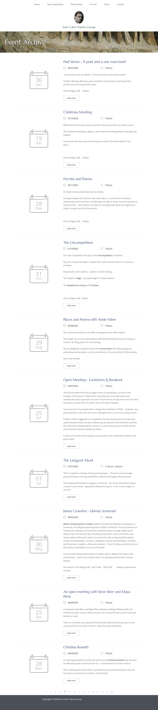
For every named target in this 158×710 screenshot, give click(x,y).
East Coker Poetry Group (79, 27)
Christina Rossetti (75, 647)
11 (98, 691)
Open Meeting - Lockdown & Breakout (92, 380)
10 (93, 691)
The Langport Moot (78, 460)
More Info (71, 98)
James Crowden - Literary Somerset (89, 511)
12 (102, 691)
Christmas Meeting (77, 112)
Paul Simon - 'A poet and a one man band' (94, 61)
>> (111, 692)
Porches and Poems (77, 179)
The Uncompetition (78, 242)
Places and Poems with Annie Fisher (89, 319)
